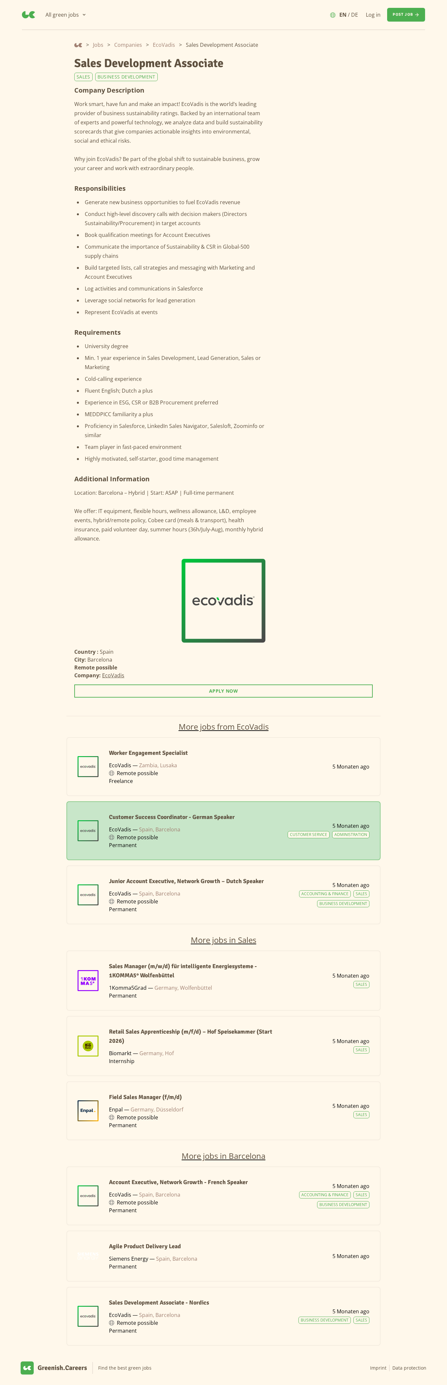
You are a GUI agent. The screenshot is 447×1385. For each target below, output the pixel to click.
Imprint (378, 1368)
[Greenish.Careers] (28, 14)
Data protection (409, 1368)
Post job (403, 14)
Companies (128, 44)
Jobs (98, 44)
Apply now (223, 691)
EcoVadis (164, 44)
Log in (373, 14)
